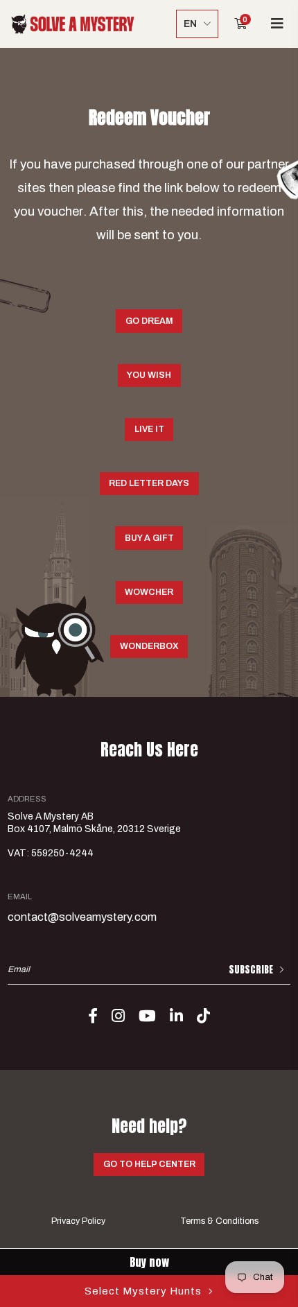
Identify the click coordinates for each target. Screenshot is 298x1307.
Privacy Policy (78, 1221)
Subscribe (251, 969)
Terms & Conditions (219, 1221)
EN (190, 24)
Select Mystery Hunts (143, 1291)
